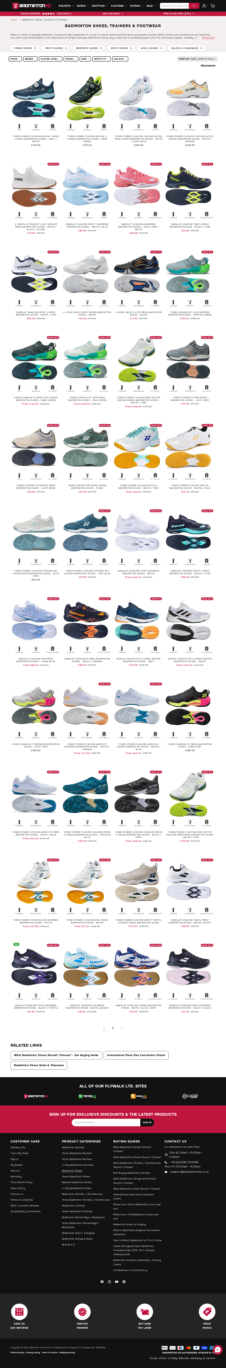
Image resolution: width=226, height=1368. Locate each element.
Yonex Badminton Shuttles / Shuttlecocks (86, 1199)
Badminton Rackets (73, 1147)
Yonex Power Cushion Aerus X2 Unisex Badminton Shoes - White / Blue (138, 747)
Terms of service (50, 1352)
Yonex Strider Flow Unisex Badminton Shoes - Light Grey (190, 399)
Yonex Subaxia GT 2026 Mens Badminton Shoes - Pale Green (87, 399)
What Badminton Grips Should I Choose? (136, 1188)
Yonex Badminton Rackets (77, 1153)
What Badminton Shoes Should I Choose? (137, 1157)
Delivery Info (18, 1147)
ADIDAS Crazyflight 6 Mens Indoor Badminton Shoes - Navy (139, 660)
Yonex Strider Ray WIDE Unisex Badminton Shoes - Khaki (87, 486)
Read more (208, 37)
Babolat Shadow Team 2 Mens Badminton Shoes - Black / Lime (190, 225)
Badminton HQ (36, 1347)
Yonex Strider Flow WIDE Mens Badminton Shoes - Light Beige (36, 486)
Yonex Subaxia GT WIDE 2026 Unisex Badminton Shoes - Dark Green (36, 399)
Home (14, 19)
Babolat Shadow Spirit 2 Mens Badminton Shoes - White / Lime (36, 313)
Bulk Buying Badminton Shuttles (131, 1172)
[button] (66, 6)
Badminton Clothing (73, 1205)
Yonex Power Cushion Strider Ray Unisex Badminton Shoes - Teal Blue (87, 572)
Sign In (15, 1159)
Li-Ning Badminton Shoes (76, 1188)
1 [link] (104, 1028)
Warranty (16, 1176)
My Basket (17, 1164)
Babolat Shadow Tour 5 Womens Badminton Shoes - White (138, 572)
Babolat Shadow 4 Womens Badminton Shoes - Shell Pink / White (138, 227)
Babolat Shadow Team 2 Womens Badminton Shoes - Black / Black (190, 1006)
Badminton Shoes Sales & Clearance (39, 1065)
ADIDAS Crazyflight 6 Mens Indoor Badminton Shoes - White (190, 660)
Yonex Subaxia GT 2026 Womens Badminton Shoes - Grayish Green (190, 313)
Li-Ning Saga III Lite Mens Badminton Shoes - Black (138, 313)
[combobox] (179, 6)
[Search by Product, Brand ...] (194, 6)
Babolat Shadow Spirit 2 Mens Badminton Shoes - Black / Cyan (190, 572)
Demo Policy (18, 1188)
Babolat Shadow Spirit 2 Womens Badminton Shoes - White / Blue (87, 225)
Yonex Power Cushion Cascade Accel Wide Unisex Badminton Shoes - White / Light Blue (139, 139)
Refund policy (17, 1352)
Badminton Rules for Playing (129, 1224)
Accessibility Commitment (26, 1211)
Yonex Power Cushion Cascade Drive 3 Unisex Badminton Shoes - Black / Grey (138, 835)
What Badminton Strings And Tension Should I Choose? (134, 1180)
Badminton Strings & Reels (77, 1238)
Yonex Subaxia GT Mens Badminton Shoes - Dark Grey (190, 745)
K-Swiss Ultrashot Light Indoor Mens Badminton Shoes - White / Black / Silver (36, 227)
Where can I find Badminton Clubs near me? (136, 1216)
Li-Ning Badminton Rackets (77, 1164)
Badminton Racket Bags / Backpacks (83, 1217)
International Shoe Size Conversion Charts (136, 1055)
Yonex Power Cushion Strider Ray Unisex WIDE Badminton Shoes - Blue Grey (36, 573)
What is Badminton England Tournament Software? (136, 1232)
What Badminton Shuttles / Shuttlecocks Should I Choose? (137, 1165)
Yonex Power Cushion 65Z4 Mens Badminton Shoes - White (87, 921)
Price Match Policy (21, 1182)
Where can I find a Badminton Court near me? (137, 1206)
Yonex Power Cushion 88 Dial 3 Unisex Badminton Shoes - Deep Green (87, 139)
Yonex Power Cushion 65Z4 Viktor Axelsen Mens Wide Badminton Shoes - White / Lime (190, 835)
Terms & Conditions (22, 1199)
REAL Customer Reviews (25, 1205)
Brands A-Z (68, 1244)
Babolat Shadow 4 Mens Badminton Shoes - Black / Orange (87, 660)
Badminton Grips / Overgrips (78, 1233)
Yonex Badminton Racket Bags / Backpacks (80, 1225)
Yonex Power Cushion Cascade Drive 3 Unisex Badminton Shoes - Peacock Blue (87, 835)
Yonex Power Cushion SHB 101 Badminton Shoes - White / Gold (190, 486)
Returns (15, 1170)
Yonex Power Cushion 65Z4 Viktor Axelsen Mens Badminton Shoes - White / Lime (138, 400)
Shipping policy (67, 1352)
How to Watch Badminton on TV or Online (137, 1240)
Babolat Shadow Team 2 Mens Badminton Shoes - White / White (190, 921)
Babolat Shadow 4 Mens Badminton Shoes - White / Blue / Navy (138, 1006)
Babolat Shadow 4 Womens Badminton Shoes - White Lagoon (87, 1006)
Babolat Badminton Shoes (77, 1182)
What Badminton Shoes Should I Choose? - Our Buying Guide (56, 1055)
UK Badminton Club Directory (130, 1270)
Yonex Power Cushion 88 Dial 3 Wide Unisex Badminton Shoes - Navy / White (36, 139)
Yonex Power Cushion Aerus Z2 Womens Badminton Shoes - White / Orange (87, 747)
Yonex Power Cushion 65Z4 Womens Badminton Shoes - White (36, 921)
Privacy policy (33, 1352)
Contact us (17, 1194)
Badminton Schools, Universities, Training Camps (137, 1262)
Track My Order (20, 1153)
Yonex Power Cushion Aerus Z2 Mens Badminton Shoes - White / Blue (35, 833)
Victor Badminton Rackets (77, 1159)
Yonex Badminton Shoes (76, 1176)
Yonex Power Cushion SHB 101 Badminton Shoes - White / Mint (138, 486)
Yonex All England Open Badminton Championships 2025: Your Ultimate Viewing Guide (134, 1250)
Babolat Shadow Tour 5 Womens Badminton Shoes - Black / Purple (36, 1006)
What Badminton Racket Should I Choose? (132, 1149)
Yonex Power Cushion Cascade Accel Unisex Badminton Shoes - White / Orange (190, 139)
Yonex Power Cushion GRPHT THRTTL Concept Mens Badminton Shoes (139, 921)
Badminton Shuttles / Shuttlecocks (82, 1194)
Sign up (147, 1122)
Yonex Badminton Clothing (77, 1211)
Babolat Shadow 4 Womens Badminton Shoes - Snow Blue (36, 660)
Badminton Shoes (72, 1170)
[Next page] (122, 1028)
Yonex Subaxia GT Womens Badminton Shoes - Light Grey (36, 745)
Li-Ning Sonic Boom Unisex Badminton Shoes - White (87, 313)
